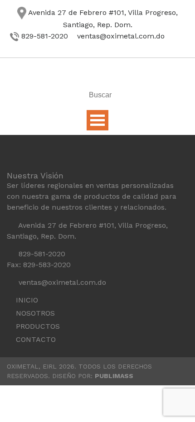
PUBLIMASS (114, 375)
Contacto (36, 339)
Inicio (27, 300)
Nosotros (35, 313)
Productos (38, 326)
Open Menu (97, 120)
